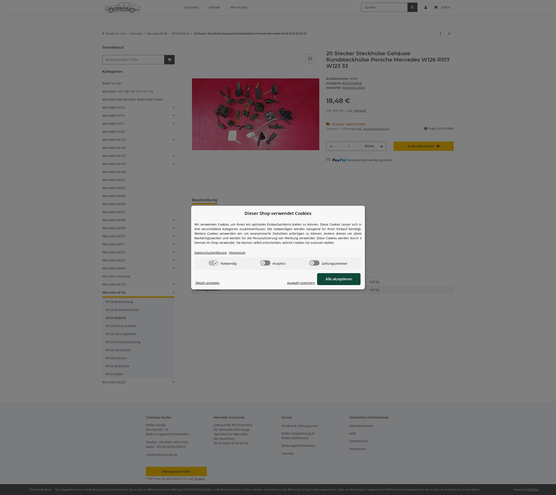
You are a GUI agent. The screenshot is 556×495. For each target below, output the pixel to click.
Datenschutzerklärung (210, 253)
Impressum (237, 253)
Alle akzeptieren (339, 279)
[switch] (213, 263)
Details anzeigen (207, 283)
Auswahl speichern (301, 283)
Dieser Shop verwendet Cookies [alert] (278, 213)
